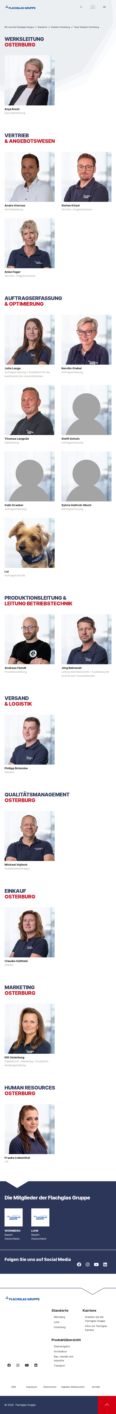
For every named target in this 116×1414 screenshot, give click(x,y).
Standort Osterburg (60, 27)
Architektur (60, 1351)
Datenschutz (49, 1386)
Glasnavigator (62, 1346)
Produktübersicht (66, 1340)
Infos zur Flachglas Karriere (96, 1328)
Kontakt (96, 1386)
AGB (13, 1386)
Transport (59, 1365)
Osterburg (60, 1327)
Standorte (42, 27)
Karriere (89, 1310)
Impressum (31, 1386)
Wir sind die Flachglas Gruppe (19, 27)
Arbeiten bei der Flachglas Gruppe (95, 1318)
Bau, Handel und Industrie (63, 1358)
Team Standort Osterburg (86, 27)
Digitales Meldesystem (73, 1386)
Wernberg (59, 1316)
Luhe (56, 1322)
